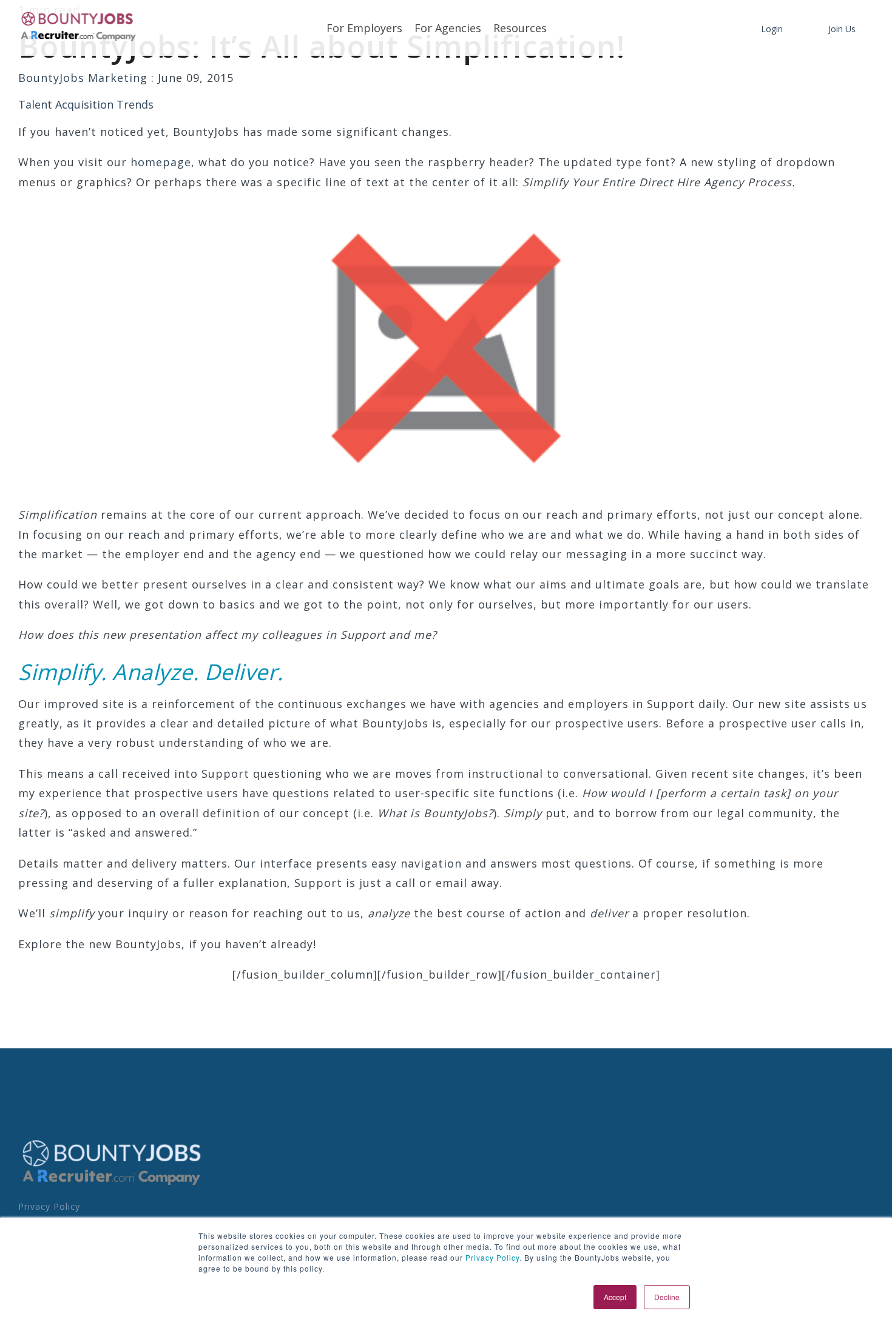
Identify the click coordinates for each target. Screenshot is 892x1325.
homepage (160, 162)
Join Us (842, 29)
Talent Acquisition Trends (86, 104)
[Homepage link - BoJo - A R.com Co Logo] (112, 1184)
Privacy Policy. (492, 1257)
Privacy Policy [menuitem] (49, 1206)
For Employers (364, 28)
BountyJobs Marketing (84, 77)
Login (772, 29)
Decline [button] (667, 1297)
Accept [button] (615, 1297)
